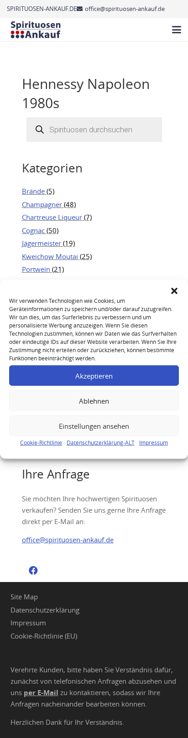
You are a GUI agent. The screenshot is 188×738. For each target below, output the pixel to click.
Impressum (153, 442)
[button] (174, 291)
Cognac (33, 230)
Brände (33, 191)
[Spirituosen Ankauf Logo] (36, 29)
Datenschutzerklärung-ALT (101, 442)
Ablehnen (94, 400)
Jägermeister (41, 243)
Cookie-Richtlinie (41, 442)
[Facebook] (33, 570)
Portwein (36, 269)
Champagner (42, 204)
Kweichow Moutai (50, 256)
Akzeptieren (94, 375)
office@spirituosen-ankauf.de (68, 539)
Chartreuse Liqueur (52, 217)
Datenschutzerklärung (44, 609)
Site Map (24, 596)
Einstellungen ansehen (94, 425)
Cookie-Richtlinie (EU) (43, 635)
